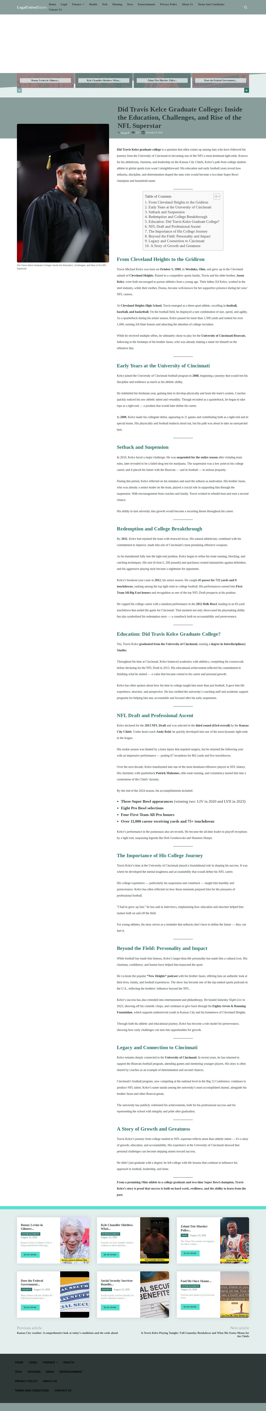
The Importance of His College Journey (178, 231)
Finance (26, 1290)
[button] (245, 7)
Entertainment (30, 1234)
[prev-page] (19, 90)
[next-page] (246, 90)
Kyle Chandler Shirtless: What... (104, 80)
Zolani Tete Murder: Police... (162, 80)
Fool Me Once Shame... (196, 1281)
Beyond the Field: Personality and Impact (180, 236)
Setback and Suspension (167, 212)
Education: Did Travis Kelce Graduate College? (184, 222)
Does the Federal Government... (220, 80)
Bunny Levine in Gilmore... (45, 80)
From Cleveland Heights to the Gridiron (178, 202)
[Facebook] (21, 278)
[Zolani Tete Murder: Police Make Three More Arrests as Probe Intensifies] (234, 1240)
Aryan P (125, 133)
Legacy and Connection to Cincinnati (176, 241)
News (184, 1235)
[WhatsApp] (48, 278)
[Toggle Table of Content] (215, 196)
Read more (30, 1255)
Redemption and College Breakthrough (178, 217)
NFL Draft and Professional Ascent (175, 226)
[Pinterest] (39, 278)
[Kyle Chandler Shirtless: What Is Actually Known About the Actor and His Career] (154, 1240)
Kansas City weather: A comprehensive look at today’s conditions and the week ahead (67, 1333)
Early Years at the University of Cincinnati (180, 207)
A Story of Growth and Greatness (175, 246)
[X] (30, 278)
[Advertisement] (133, 43)
